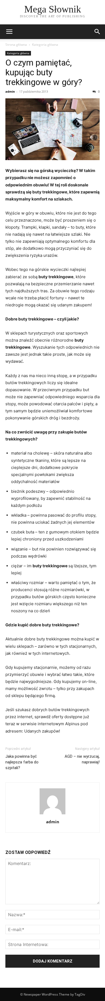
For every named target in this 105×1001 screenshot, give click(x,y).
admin (10, 91)
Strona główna (16, 44)
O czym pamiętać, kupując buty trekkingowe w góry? (43, 72)
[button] (9, 31)
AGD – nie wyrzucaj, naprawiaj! (82, 759)
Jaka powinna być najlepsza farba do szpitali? (21, 762)
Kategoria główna (45, 44)
